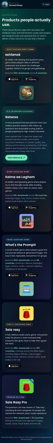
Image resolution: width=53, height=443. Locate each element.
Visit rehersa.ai (16, 157)
